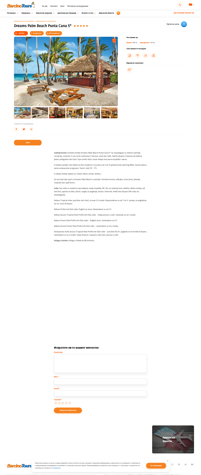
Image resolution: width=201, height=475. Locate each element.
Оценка (57, 399)
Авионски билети (106, 13)
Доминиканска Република (24, 21)
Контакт (54, 6)
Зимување (26, 13)
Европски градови (44, 13)
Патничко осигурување (77, 6)
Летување (11, 13)
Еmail (57, 388)
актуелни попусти (184, 13)
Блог (62, 6)
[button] (92, 71)
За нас (45, 6)
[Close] (167, 461)
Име (56, 377)
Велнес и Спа (88, 13)
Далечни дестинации (67, 13)
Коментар (58, 352)
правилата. (57, 468)
